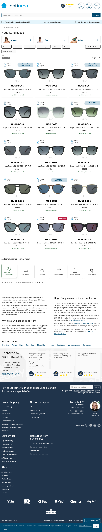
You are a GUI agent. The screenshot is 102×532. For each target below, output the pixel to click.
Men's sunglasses (74, 345)
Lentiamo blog (6, 482)
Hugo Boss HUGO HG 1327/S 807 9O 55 (51, 89)
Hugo (4, 58)
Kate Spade (61, 345)
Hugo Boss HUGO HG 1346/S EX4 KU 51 (51, 204)
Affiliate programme (8, 458)
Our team (4, 475)
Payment (4, 417)
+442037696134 (78, 411)
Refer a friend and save (9, 454)
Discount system (7, 447)
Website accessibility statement (12, 424)
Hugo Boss (5, 345)
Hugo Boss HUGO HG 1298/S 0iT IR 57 (17, 166)
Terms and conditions (8, 421)
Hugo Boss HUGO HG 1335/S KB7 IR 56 (17, 204)
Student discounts (7, 451)
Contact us (5, 489)
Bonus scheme (6, 444)
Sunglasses (9, 28)
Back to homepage (6, 521)
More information (85, 526)
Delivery (4, 410)
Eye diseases (34, 450)
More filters (8, 52)
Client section (34, 417)
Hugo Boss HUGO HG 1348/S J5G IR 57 (84, 204)
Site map (4, 493)
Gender (5, 47)
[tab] (16, 81)
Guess (51, 345)
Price (55, 47)
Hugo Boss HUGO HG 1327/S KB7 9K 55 (84, 128)
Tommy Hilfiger (17, 345)
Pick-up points (6, 414)
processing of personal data (82, 391)
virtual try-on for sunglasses (83, 323)
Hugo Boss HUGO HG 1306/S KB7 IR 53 (17, 89)
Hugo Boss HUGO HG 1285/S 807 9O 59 (17, 128)
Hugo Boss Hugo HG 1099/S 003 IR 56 (51, 243)
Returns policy (35, 410)
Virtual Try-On (93, 520)
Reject (6, 529)
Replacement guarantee (38, 414)
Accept (96, 526)
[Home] (2, 27)
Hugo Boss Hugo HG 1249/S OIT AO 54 (84, 243)
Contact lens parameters (38, 447)
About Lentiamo (6, 472)
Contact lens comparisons (39, 454)
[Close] (99, 519)
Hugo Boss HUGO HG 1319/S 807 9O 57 (51, 166)
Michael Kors (41, 345)
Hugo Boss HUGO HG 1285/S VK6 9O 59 (51, 128)
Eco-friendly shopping (8, 461)
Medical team (6, 479)
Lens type (29, 47)
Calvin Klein (30, 345)
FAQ (31, 407)
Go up (15, 521)
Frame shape (43, 47)
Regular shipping (7, 441)
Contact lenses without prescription (42, 443)
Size (65, 47)
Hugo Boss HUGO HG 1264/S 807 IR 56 (17, 243)
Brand (17, 47)
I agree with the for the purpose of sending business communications (82, 392)
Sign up (97, 387)
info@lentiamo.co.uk (77, 413)
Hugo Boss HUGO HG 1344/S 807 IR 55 (84, 89)
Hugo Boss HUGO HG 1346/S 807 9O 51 (84, 166)
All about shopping (7, 407)
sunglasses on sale (77, 320)
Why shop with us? (7, 486)
